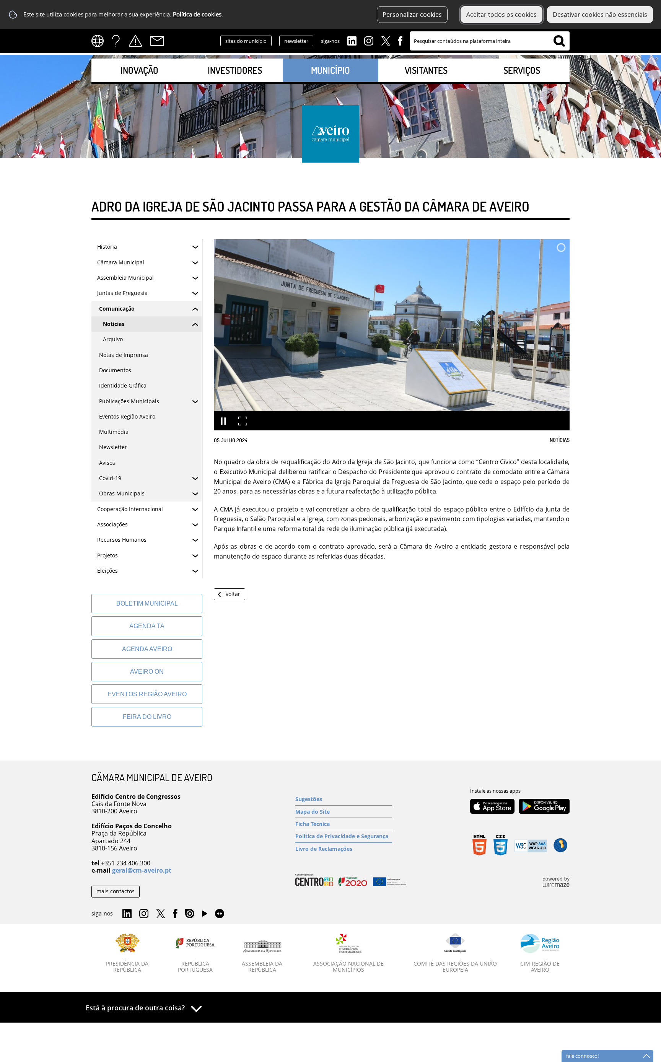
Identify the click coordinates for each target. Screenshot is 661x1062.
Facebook (400, 40)
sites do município (246, 40)
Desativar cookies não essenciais (600, 14)
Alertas (135, 41)
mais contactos (115, 891)
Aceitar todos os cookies (501, 14)
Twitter (385, 40)
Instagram (368, 40)
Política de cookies (197, 14)
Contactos (157, 41)
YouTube (204, 915)
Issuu (189, 914)
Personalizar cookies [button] (412, 14)
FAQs (115, 41)
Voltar (233, 594)
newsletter (296, 40)
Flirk (219, 914)
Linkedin (352, 40)
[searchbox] (490, 40)
